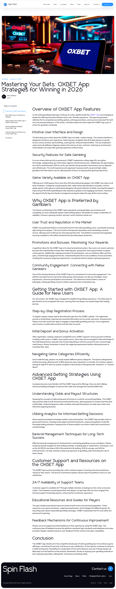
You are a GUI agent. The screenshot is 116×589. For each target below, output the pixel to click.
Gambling (5, 79)
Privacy (100, 583)
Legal (110, 583)
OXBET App (95, 115)
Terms (105, 583)
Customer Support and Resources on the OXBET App (15, 133)
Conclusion (8, 138)
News (77, 576)
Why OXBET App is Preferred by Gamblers (15, 116)
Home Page (68, 576)
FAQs (84, 576)
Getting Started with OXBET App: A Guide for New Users (15, 121)
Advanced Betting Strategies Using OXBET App (13, 127)
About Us (93, 583)
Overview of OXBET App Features (15, 111)
